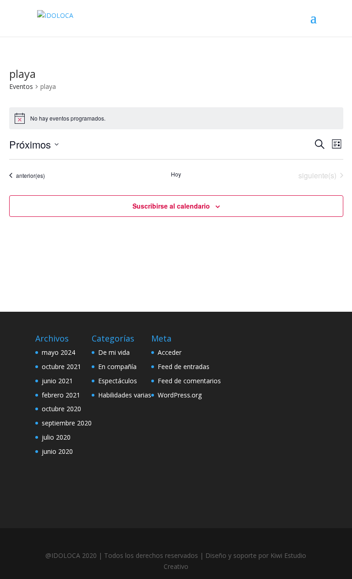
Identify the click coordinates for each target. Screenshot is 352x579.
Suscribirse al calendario (171, 205)
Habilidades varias (124, 395)
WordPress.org (180, 395)
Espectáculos (117, 380)
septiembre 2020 (67, 423)
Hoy (176, 174)
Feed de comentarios (189, 380)
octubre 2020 (61, 408)
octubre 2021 (61, 366)
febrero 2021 (61, 395)
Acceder (170, 352)
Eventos (21, 86)
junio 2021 (57, 380)
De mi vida (114, 352)
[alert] (176, 118)
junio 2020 (57, 451)
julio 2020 (56, 437)
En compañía (117, 366)
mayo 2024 (58, 352)
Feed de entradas (183, 366)
